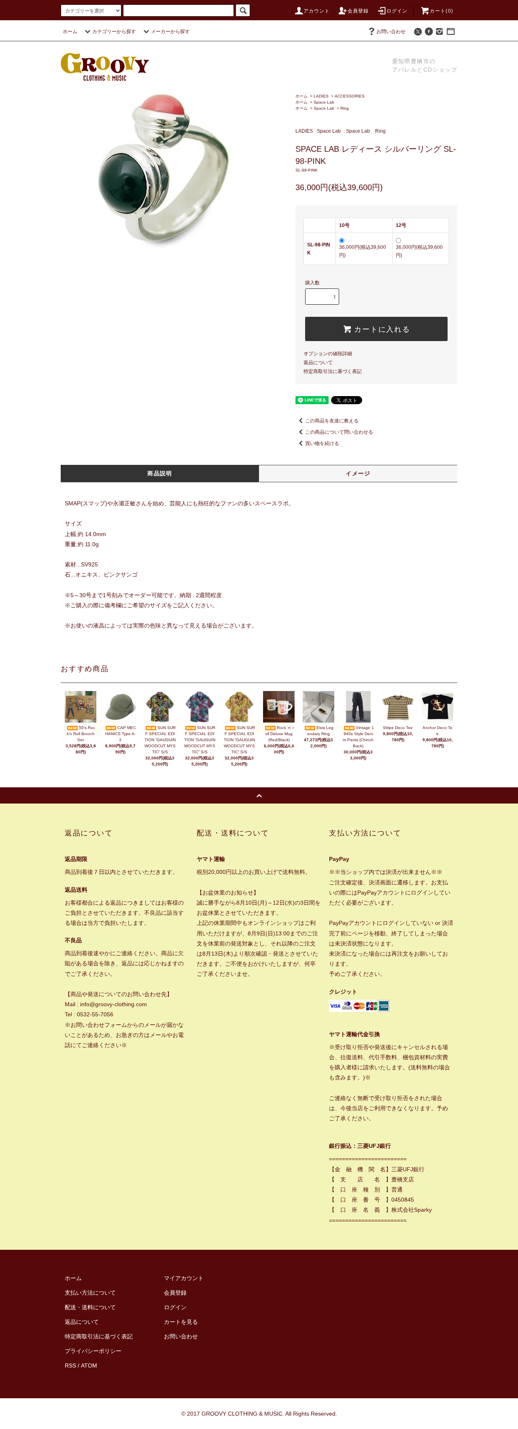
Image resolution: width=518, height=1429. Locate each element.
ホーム (70, 31)
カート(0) (441, 11)
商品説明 (159, 473)
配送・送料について (90, 1307)
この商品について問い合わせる (339, 432)
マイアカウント (184, 1278)
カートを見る (181, 1322)
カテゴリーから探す (114, 31)
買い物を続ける (322, 443)
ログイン (397, 11)
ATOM (89, 1365)
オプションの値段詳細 (328, 353)
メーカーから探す (170, 31)
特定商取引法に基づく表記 (333, 371)
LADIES (321, 96)
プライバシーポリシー (93, 1351)
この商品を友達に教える (332, 421)
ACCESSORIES (350, 96)
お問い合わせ (390, 31)
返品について (318, 362)
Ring (344, 108)
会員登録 (358, 11)
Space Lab (324, 102)
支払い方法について (90, 1292)
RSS (70, 1365)
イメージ (358, 473)
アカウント (317, 11)
